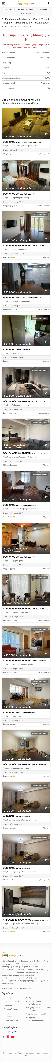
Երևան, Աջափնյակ (12, 353)
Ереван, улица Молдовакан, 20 (17, 250)
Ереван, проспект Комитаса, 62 (18, 768)
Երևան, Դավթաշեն (12, 716)
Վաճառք (7, 998)
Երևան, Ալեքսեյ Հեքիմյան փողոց (18, 664)
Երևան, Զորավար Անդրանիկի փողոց (20, 820)
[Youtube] (13, 1036)
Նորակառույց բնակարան (27, 246)
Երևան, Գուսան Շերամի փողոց (18, 301)
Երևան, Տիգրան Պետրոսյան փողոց (20, 457)
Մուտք (6, 1013)
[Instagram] (8, 1036)
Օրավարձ (8, 1005)
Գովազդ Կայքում (11, 1009)
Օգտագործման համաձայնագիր (34, 1002)
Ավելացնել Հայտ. (11, 1020)
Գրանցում (8, 1017)
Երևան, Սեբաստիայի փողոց (16, 198)
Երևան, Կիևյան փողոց (14, 561)
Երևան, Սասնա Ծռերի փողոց (17, 613)
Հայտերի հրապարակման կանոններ (39, 1009)
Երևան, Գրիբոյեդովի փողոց (16, 405)
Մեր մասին (33, 998)
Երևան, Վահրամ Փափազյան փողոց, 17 (21, 509)
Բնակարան (22, 142)
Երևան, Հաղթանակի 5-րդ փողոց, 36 (20, 146)
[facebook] (3, 1036)
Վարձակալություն (11, 1002)
